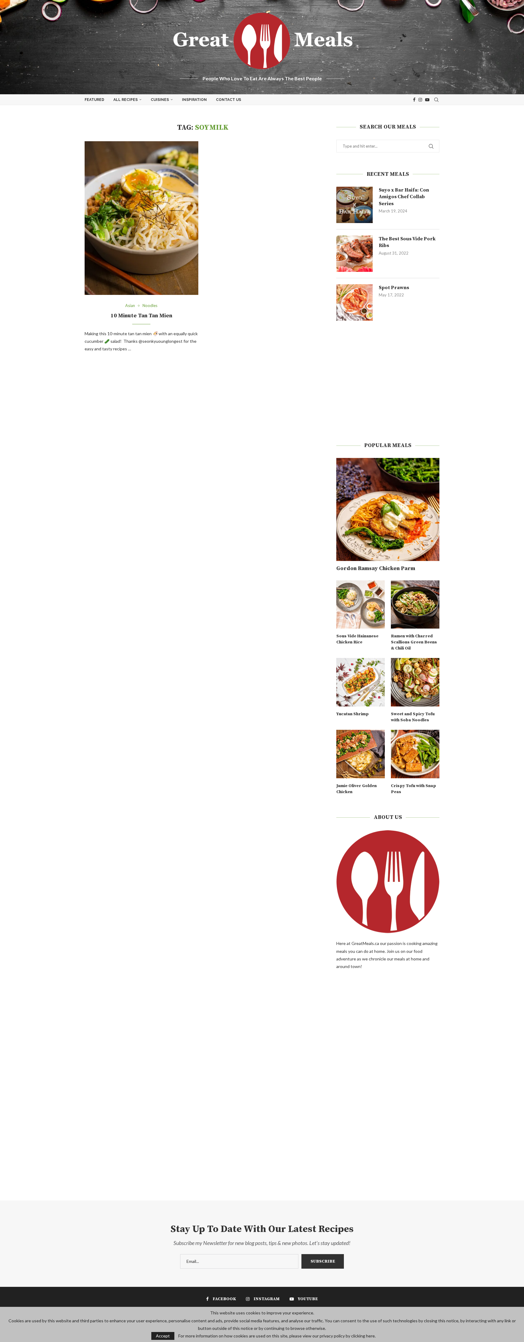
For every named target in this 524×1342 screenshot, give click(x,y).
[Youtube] (427, 100)
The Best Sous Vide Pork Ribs (407, 242)
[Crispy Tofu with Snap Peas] (415, 754)
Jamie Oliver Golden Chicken (356, 789)
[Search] (436, 100)
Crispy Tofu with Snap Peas (413, 789)
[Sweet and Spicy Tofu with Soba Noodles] (415, 682)
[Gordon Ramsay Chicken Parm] (387, 509)
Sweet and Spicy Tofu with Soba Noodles (413, 717)
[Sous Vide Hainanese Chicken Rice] (360, 604)
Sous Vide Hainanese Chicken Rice (357, 639)
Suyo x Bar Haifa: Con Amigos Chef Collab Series (404, 197)
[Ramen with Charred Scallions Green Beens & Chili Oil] (415, 604)
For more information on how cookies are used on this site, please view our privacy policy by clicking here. (277, 1336)
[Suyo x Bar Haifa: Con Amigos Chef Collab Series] (354, 205)
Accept (163, 1335)
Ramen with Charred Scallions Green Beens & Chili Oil (414, 642)
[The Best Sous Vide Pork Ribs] (354, 253)
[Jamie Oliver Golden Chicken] (360, 754)
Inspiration (194, 100)
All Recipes (125, 100)
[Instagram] (420, 100)
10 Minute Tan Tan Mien (141, 315)
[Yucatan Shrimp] (360, 682)
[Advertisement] (387, 381)
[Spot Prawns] (354, 302)
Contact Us (228, 100)
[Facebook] (414, 100)
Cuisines (160, 100)
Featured (94, 100)
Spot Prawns (394, 288)
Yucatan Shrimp (352, 714)
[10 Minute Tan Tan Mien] (141, 218)
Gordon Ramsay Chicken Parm (375, 568)
